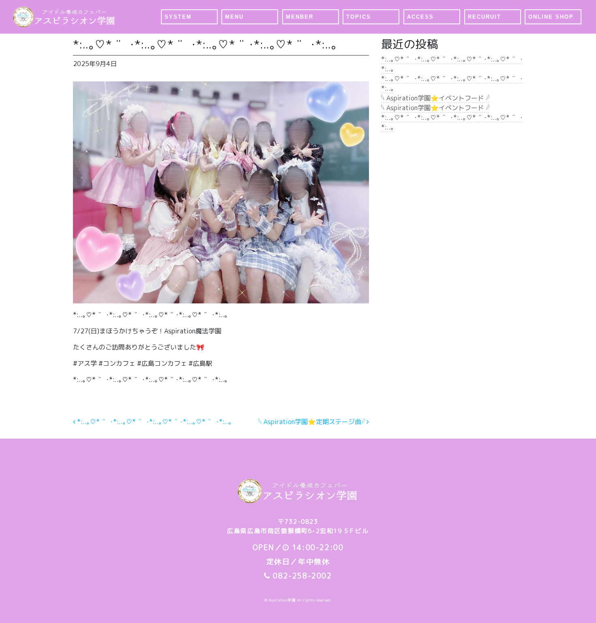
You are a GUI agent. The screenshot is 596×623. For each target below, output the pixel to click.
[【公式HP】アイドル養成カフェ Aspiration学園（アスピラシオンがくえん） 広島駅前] (64, 16)
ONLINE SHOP (551, 17)
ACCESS (420, 17)
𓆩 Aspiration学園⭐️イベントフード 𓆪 (435, 98)
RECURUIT (484, 17)
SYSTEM (178, 17)
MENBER (299, 17)
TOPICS (358, 17)
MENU (234, 17)
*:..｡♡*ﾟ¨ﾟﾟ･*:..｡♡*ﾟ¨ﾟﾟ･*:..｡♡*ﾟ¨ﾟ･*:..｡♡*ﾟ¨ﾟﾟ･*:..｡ (153, 421)
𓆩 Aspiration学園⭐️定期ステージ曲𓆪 (312, 421)
